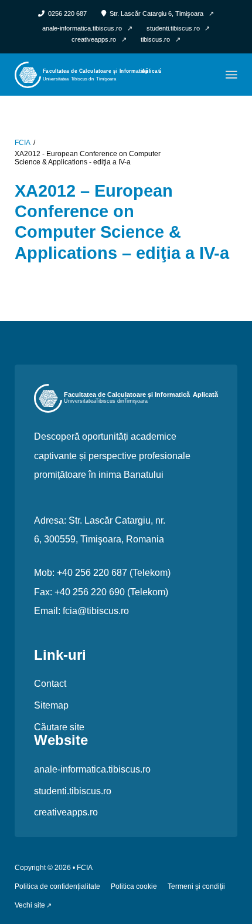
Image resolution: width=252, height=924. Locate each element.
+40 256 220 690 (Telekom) (111, 591)
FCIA (22, 143)
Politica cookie (134, 887)
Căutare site (59, 726)
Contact (50, 683)
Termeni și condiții (196, 887)
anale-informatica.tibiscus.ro (92, 769)
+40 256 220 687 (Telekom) (114, 572)
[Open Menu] (231, 74)
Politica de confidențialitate (57, 887)
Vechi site (30, 905)
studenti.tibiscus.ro (72, 790)
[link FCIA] (88, 74)
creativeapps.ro (66, 812)
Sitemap (51, 705)
